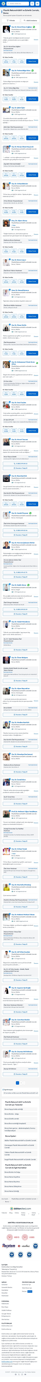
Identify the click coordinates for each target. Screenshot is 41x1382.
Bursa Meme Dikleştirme (13, 1186)
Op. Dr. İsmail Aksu (19, 780)
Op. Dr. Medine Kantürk (20, 722)
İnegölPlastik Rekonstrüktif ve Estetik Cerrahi (20, 1159)
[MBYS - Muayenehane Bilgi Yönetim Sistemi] (13, 1237)
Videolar (4, 1213)
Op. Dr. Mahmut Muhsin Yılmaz (23, 915)
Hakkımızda (5, 1303)
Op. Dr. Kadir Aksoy (19, 585)
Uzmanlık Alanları (7, 1287)
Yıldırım (18, 264)
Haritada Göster (8, 50)
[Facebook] (16, 1374)
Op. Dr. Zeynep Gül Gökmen (22, 1052)
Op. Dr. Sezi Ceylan (19, 403)
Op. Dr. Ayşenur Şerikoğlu (21, 988)
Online (17, 1213)
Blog (10, 1213)
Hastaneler (5, 1296)
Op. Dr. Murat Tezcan (20, 439)
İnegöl (18, 590)
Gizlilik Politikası (6, 1310)
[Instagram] (22, 1374)
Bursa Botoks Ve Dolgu (12, 1172)
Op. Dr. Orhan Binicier (20, 184)
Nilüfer (18, 31)
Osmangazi (19, 518)
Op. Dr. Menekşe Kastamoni (22, 754)
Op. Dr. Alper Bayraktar (21, 688)
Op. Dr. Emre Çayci (19, 260)
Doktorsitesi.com (7, 1326)
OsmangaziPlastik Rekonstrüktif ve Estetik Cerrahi (19, 1146)
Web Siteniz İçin (27, 1288)
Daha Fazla (32, 61)
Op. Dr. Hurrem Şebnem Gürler (23, 543)
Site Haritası (5, 1319)
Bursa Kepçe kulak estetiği (14, 1109)
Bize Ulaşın (5, 1307)
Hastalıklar (5, 1290)
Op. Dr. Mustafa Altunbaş (21, 885)
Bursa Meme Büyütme (12, 1182)
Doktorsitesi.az (6, 1329)
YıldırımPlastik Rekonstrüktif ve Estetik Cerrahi (18, 1153)
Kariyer (27, 1291)
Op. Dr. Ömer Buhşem (20, 658)
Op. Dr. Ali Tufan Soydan (21, 952)
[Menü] (37, 4)
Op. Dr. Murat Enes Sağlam (22, 27)
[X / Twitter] (19, 1374)
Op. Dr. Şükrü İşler (18, 108)
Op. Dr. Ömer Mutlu (19, 325)
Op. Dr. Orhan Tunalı (19, 849)
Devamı (36, 39)
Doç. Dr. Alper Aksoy (19, 221)
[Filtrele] (32, 4)
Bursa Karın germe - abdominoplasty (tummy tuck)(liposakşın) (20, 1129)
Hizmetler (5, 1293)
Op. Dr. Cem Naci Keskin (21, 1020)
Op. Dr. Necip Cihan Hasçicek (23, 147)
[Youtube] (25, 1374)
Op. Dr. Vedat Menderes (21, 622)
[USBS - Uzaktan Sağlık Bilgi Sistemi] (28, 1237)
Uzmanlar (5, 1284)
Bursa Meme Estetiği (12, 1191)
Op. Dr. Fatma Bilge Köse (21, 70)
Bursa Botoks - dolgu (12, 1114)
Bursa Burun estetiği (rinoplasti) (15, 1123)
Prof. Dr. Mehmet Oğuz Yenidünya (24, 811)
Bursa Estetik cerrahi (12, 1119)
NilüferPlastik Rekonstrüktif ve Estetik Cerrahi (20, 1140)
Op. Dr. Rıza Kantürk (19, 476)
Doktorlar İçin (26, 1284)
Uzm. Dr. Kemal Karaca (20, 290)
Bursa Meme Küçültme (12, 1177)
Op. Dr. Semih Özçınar (20, 513)
